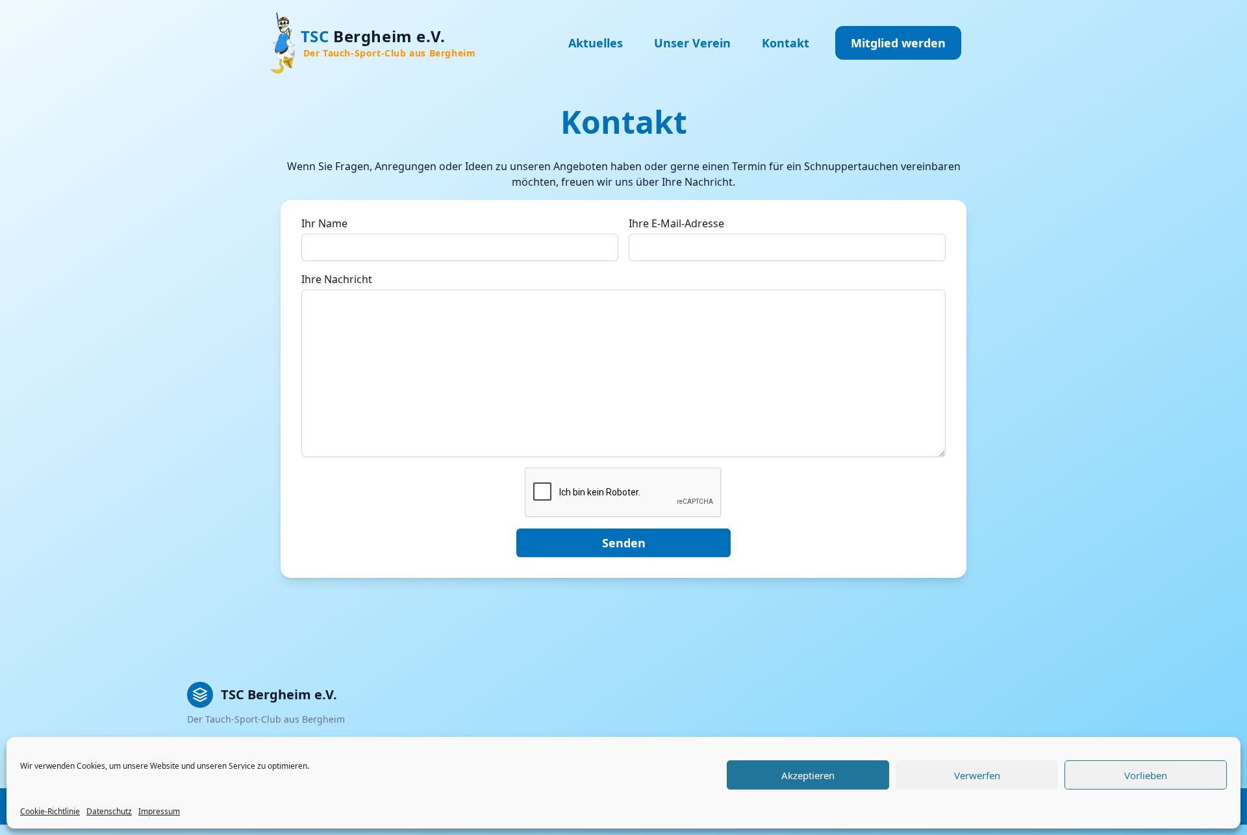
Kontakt (785, 43)
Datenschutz (109, 811)
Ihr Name (324, 223)
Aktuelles (595, 43)
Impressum (159, 811)
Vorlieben (1145, 775)
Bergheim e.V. (388, 42)
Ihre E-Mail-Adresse (676, 223)
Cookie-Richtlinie (50, 811)
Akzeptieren (808, 775)
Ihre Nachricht (336, 279)
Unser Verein (692, 43)
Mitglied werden (898, 43)
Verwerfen (977, 775)
